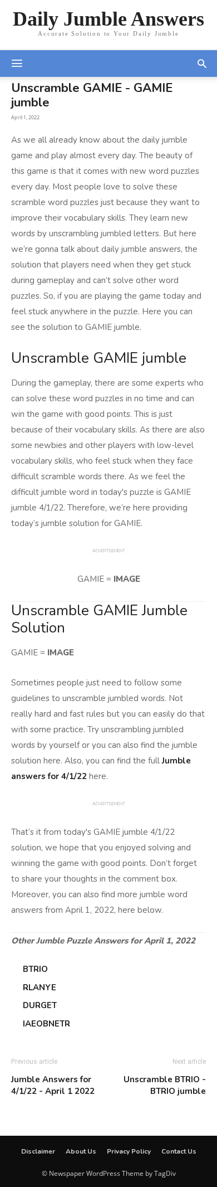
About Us (81, 1151)
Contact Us (178, 1151)
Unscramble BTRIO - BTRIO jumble (165, 1085)
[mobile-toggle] (16, 63)
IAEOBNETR (46, 1023)
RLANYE (39, 987)
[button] (202, 63)
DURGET (40, 1005)
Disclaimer (38, 1151)
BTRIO (35, 969)
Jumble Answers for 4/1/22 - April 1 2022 (53, 1085)
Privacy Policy (129, 1151)
